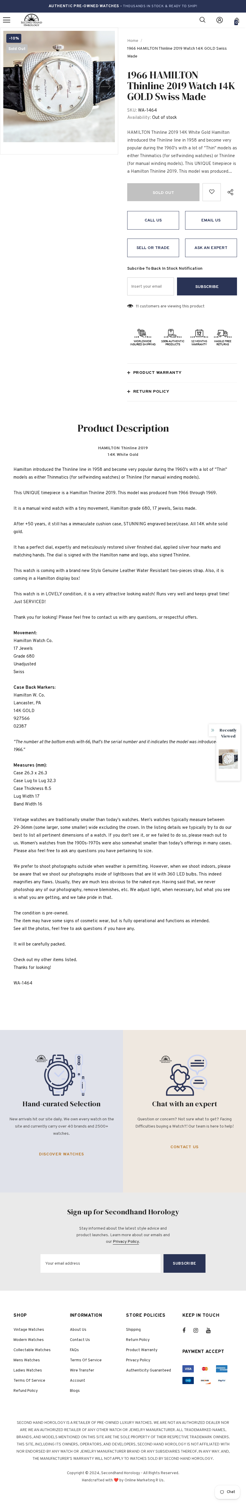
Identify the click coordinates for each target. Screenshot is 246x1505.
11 (137, 306)
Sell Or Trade (153, 248)
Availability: (139, 118)
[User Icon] (220, 20)
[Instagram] (199, 1330)
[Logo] (31, 20)
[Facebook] (187, 1330)
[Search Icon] (203, 20)
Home (132, 40)
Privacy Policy (126, 1241)
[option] (59, 86)
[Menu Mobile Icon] (6, 20)
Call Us (153, 220)
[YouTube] (211, 1330)
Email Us (210, 220)
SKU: (132, 110)
